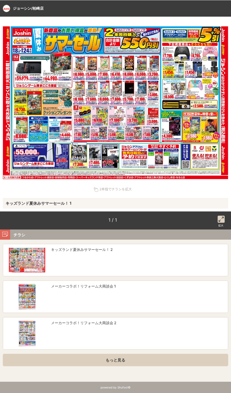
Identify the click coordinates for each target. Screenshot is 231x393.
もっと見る (115, 359)
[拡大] (221, 218)
